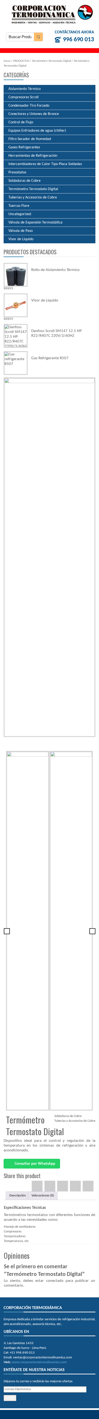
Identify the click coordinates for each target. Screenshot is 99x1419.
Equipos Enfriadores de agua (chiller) (37, 131)
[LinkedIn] (88, 1186)
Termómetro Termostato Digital (51, 60)
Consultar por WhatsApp (34, 1164)
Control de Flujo (20, 122)
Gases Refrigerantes (24, 147)
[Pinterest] (62, 1186)
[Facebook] (37, 1186)
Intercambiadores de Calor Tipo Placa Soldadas (45, 164)
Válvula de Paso (20, 231)
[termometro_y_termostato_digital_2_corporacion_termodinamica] (71, 931)
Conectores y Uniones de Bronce (33, 114)
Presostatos (17, 172)
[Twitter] (49, 1186)
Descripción (17, 1195)
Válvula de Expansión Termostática (35, 222)
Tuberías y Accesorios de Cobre (32, 197)
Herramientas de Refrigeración (32, 156)
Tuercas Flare (18, 206)
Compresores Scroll (23, 97)
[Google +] (75, 1186)
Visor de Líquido (20, 239)
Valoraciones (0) (42, 1195)
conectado (54, 1281)
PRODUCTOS (21, 60)
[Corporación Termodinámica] (50, 13)
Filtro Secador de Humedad (29, 139)
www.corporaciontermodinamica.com (39, 1362)
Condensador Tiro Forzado (28, 106)
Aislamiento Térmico (24, 89)
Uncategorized (19, 214)
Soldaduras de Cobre (24, 181)
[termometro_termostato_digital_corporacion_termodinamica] (49, 557)
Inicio (7, 60)
